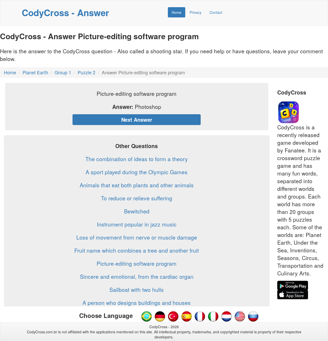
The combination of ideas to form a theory (136, 159)
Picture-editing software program (137, 263)
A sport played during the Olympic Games (137, 172)
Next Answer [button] (136, 119)
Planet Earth (35, 72)
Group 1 (63, 72)
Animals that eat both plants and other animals (137, 185)
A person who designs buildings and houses (137, 302)
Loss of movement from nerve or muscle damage (136, 237)
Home (176, 12)
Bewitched (136, 211)
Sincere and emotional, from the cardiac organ (136, 276)
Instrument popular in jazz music (137, 224)
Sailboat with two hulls (136, 289)
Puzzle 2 (86, 72)
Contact (216, 12)
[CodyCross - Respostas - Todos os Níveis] (146, 315)
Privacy (195, 12)
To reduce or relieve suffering (136, 198)
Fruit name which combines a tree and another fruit (136, 250)
